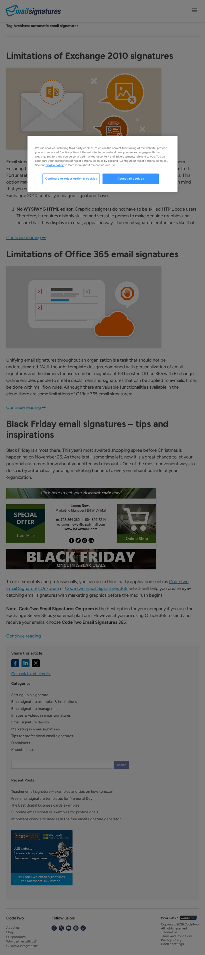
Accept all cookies (131, 178)
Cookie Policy (55, 165)
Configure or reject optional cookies (71, 178)
